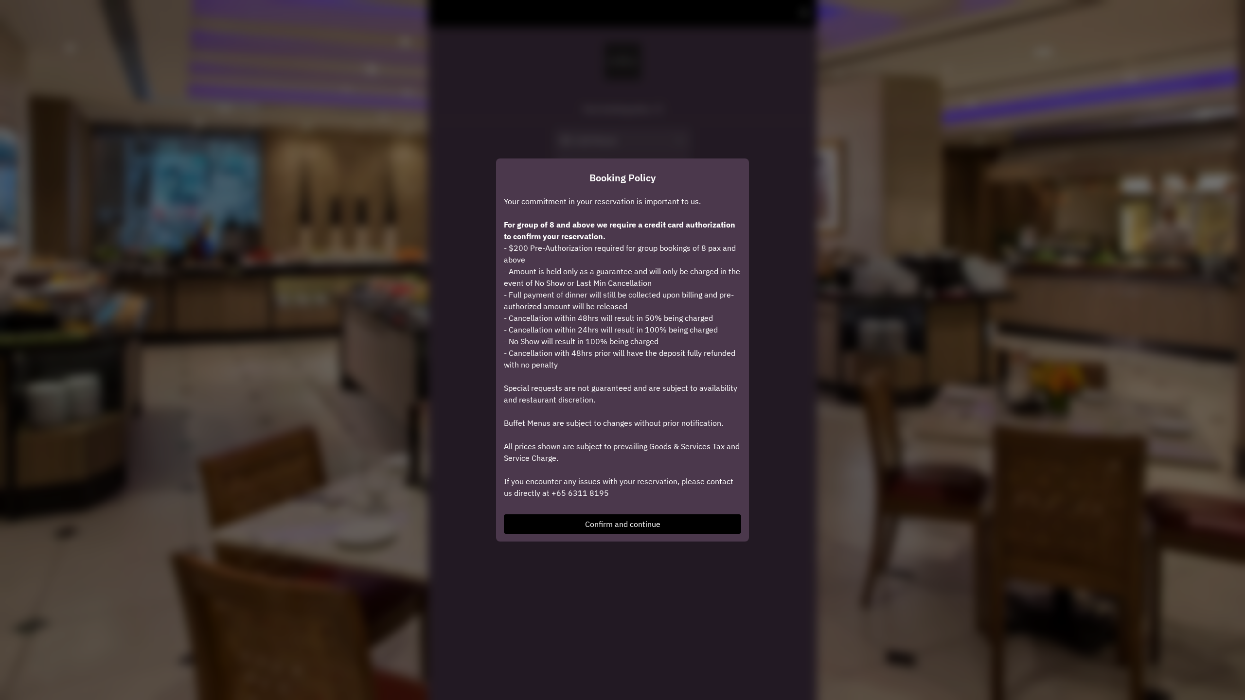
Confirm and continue (622, 524)
